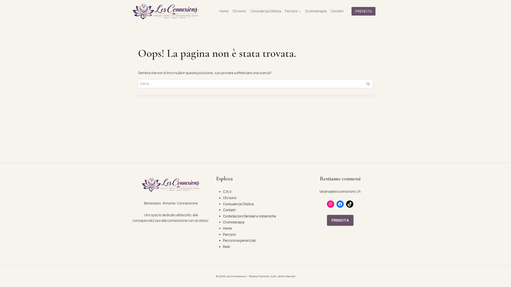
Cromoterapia (316, 11)
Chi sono (239, 11)
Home (224, 11)
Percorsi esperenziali (239, 240)
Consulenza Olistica (265, 11)
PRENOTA (363, 11)
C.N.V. (227, 191)
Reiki (226, 246)
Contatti (337, 11)
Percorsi (229, 234)
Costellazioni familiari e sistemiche (249, 216)
